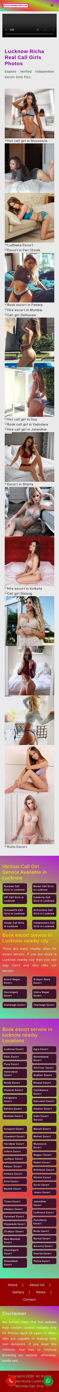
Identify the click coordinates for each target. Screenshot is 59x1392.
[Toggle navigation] (52, 6)
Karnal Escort (42, 1238)
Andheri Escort (43, 1075)
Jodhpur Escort (13, 1158)
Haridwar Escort (14, 1143)
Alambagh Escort (14, 1005)
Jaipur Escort (42, 1192)
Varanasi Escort (14, 1216)
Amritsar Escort (43, 1067)
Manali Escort (42, 1128)
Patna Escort (42, 1261)
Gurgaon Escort (14, 1128)
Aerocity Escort (43, 1246)
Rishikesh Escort (44, 1169)
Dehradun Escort (44, 1101)
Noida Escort (12, 1082)
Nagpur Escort (43, 1154)
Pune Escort (11, 1064)
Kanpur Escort (13, 1166)
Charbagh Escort (44, 1005)
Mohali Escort (42, 1136)
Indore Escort (12, 1151)
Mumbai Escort (13, 1116)
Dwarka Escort (43, 1253)
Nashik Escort (12, 1188)
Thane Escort (12, 1201)
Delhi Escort (11, 1056)
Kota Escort (11, 1181)
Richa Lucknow (34, 1381)
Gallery (18, 1292)
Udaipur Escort (13, 1209)
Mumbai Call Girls (29, 1386)
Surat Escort (41, 1184)
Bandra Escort (13, 1108)
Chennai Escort (13, 1090)
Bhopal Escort (42, 1082)
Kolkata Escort (13, 1173)
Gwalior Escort (43, 1108)
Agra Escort (41, 1049)
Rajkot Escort (42, 1162)
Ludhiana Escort (44, 1212)
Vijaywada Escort (14, 1224)
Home (13, 1285)
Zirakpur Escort (14, 1231)
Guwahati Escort (14, 1136)
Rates (41, 1292)
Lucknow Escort (14, 1049)
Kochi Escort (41, 1231)
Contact (29, 1299)
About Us (37, 1285)
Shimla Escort (42, 1177)
